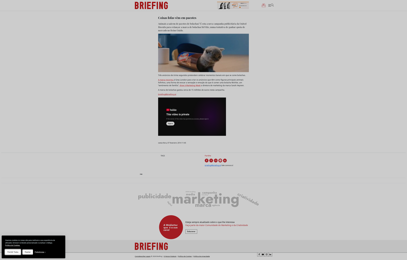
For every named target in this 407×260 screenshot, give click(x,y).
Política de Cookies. (12, 245)
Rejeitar (28, 252)
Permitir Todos (12, 252)
